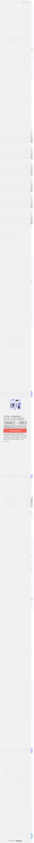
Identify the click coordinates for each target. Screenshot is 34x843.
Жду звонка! (15, 430)
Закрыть (25, 2)
